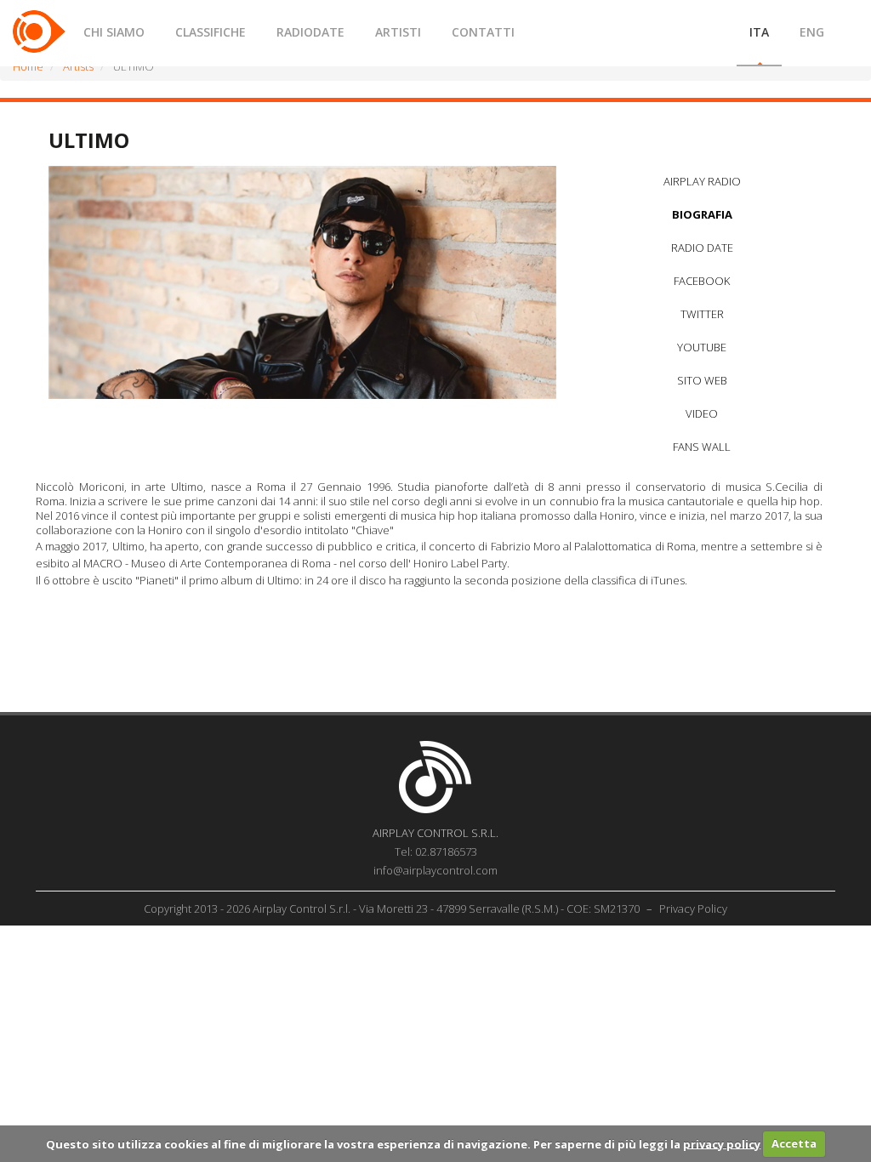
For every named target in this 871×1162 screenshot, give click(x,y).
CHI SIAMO (114, 32)
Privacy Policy (693, 908)
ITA (759, 32)
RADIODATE (310, 32)
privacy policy (721, 1143)
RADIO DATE (702, 247)
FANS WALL (702, 446)
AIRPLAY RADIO (702, 181)
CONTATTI (483, 32)
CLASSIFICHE (210, 32)
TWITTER (702, 314)
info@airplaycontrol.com (435, 870)
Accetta (794, 1143)
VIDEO (702, 413)
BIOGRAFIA (702, 214)
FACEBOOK (702, 280)
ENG (812, 32)
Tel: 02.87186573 (436, 851)
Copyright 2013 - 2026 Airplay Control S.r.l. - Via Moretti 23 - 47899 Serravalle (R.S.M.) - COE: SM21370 (393, 908)
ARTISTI (398, 32)
